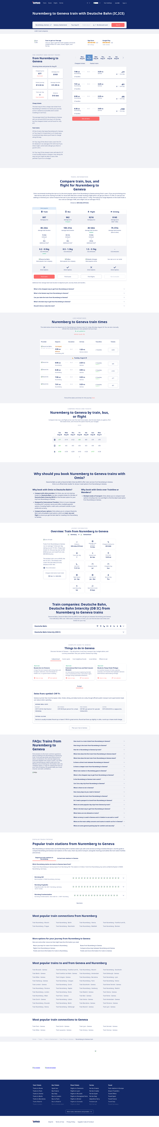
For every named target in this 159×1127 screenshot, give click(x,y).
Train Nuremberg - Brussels (41, 1003)
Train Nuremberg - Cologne (64, 981)
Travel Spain (112, 1096)
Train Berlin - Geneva (38, 973)
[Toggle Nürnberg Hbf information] (123, 878)
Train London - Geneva (39, 984)
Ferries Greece (94, 1088)
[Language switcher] (97, 3)
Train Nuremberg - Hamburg (88, 988)
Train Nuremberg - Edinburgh (65, 1007)
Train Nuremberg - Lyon (110, 977)
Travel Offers (112, 1094)
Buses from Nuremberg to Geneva (91, 945)
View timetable (40, 97)
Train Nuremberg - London (40, 992)
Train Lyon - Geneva (109, 1007)
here (93, 398)
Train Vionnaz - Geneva (110, 1030)
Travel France (112, 1099)
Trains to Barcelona (39, 1099)
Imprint (50, 1122)
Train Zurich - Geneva (39, 999)
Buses (50, 3)
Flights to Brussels (76, 1094)
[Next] (123, 57)
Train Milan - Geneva (38, 977)
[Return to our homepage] (37, 3)
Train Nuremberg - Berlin (64, 922)
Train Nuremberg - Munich (40, 922)
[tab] (80, 63)
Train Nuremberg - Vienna (88, 922)
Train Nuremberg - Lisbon (64, 999)
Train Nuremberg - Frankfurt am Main (115, 922)
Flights (55, 3)
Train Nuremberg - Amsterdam (89, 973)
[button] (76, 25)
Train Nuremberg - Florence (41, 988)
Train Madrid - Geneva (86, 992)
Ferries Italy (93, 1096)
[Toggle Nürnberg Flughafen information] (123, 887)
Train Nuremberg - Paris (87, 981)
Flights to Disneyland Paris (79, 1096)
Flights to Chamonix (76, 1088)
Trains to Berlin (38, 1096)
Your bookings (108, 3)
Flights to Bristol (75, 1099)
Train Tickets (37, 1085)
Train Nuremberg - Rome (64, 992)
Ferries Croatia (94, 1091)
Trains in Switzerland (50, 1039)
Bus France (55, 1091)
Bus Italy (54, 1094)
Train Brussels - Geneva (39, 970)
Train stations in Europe (116, 1088)
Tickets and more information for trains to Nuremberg (50, 951)
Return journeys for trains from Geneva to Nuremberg (50, 945)
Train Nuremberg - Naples (64, 988)
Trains (44, 3)
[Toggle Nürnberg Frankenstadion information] (123, 895)
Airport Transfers (113, 1091)
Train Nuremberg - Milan (40, 996)
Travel (110, 1085)
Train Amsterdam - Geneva (111, 999)
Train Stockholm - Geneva (87, 984)
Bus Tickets (55, 1085)
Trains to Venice (38, 1094)
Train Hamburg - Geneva (40, 981)
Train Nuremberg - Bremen (111, 926)
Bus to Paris (55, 1099)
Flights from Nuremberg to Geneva (44, 948)
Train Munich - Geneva (86, 1007)
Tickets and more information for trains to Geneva (96, 951)
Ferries (61, 3)
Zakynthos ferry (94, 1099)
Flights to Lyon (75, 1091)
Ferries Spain (93, 1094)
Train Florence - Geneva (110, 1003)
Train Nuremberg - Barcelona (89, 977)
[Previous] (54, 433)
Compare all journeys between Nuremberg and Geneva (97, 948)
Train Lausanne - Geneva (63, 1030)
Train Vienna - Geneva (110, 992)
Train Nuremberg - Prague (40, 926)
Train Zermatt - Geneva (110, 1026)
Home (34, 1039)
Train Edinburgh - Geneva (111, 973)
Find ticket (40, 76)
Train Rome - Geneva (109, 996)
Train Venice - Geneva (86, 999)
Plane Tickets (74, 1085)
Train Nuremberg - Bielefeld (88, 926)
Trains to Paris (37, 1091)
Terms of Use (60, 1122)
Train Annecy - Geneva (86, 1030)
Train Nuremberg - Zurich (64, 984)
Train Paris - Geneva (62, 996)
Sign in (125, 3)
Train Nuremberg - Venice (111, 981)
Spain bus (55, 1088)
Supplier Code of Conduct (86, 1122)
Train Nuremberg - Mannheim (65, 926)
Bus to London (56, 1096)
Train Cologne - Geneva (63, 977)
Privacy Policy (71, 1122)
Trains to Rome (38, 1088)
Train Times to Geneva (66, 1039)
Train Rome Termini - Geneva (112, 984)
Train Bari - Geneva (85, 996)
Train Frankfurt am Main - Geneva (66, 973)
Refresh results (78, 334)
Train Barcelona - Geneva (87, 1003)
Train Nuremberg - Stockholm (112, 970)
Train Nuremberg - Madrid (111, 988)
